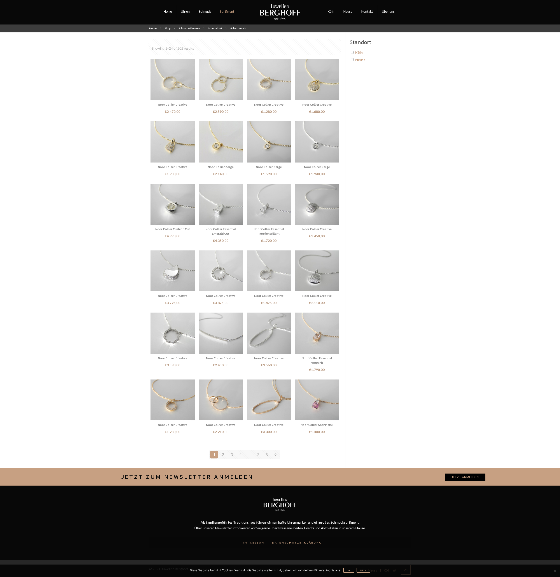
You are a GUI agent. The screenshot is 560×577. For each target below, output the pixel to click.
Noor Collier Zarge (221, 167)
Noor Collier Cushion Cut (172, 229)
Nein (363, 570)
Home (153, 28)
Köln (359, 52)
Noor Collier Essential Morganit (317, 360)
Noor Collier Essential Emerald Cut (220, 231)
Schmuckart (215, 28)
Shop (167, 28)
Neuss (360, 60)
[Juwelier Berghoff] (280, 11)
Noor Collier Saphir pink (317, 425)
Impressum (254, 542)
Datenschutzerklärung (297, 542)
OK (349, 570)
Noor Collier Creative (172, 104)
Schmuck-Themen (189, 28)
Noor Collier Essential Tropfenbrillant (269, 231)
